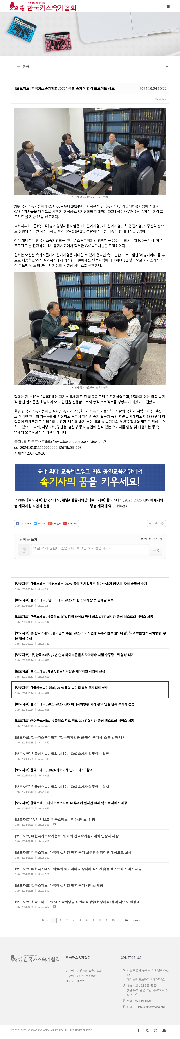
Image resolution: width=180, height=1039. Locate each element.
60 (126, 920)
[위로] (150, 523)
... (119, 920)
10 (113, 920)
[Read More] (90, 585)
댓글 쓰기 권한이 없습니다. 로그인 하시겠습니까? (71, 548)
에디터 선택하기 (153, 538)
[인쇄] (162, 523)
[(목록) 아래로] (156, 523)
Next (135, 920)
